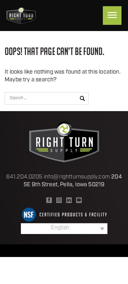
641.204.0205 (24, 177)
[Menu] (112, 15)
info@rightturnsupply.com (77, 177)
